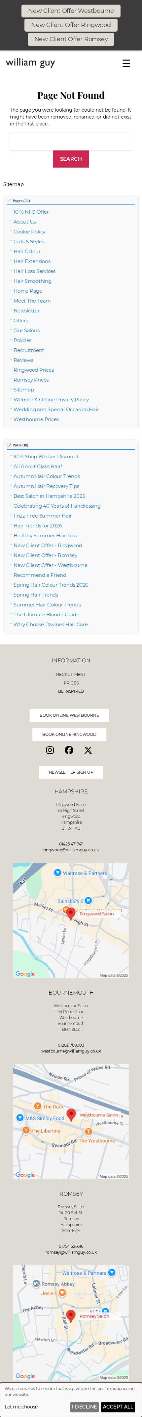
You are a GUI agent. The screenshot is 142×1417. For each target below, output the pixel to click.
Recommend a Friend (40, 575)
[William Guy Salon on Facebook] (70, 750)
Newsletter (27, 310)
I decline (84, 1407)
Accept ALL (118, 1407)
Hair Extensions (32, 261)
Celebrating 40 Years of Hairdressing (57, 506)
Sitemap (24, 390)
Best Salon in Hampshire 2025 (49, 496)
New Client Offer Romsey (71, 39)
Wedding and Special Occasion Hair (56, 409)
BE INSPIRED (71, 691)
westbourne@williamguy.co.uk (71, 1051)
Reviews (23, 360)
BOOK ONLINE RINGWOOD (69, 734)
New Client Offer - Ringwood (48, 545)
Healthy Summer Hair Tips (45, 535)
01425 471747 (71, 844)
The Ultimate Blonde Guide (46, 614)
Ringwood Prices (34, 370)
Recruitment (29, 350)
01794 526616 (71, 1246)
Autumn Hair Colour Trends (47, 476)
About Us (25, 222)
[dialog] (71, 1400)
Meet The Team (32, 301)
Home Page (28, 291)
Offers (21, 320)
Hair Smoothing (33, 281)
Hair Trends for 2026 (38, 525)
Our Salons (27, 330)
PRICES (71, 683)
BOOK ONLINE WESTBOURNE (69, 715)
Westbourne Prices (36, 419)
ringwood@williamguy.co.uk (70, 849)
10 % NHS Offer (31, 212)
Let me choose (21, 1407)
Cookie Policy (29, 231)
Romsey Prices (31, 380)
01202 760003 (71, 1045)
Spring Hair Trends (36, 595)
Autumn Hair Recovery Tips (46, 486)
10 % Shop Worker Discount (46, 456)
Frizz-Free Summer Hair (43, 516)
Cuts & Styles (29, 241)
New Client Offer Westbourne (71, 10)
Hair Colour (27, 251)
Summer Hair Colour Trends (47, 605)
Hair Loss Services (34, 271)
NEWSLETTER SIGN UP (71, 772)
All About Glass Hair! (38, 466)
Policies (22, 340)
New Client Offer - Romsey (45, 555)
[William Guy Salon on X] (90, 750)
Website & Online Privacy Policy (51, 399)
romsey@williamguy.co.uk (71, 1252)
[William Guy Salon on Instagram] (51, 750)
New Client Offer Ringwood (71, 25)
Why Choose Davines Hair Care (51, 624)
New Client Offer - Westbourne (50, 565)
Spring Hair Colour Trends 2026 (51, 585)
